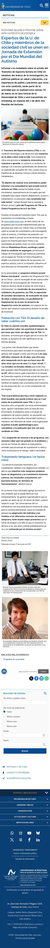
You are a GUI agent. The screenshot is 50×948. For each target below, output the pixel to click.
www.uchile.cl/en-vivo (14, 221)
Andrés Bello (21, 912)
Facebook (36, 678)
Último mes (11, 721)
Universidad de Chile (23, 934)
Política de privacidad (25, 938)
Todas (9, 712)
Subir (4, 671)
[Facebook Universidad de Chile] (29, 839)
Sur (39, 915)
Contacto (33, 927)
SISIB (11, 934)
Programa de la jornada (13, 659)
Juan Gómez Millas (28, 915)
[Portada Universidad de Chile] (16, 5)
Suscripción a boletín (19, 778)
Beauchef (33, 912)
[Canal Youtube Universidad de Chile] (29, 833)
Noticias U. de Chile (17, 767)
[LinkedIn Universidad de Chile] (38, 839)
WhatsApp (46, 678)
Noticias (8, 15)
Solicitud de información (25, 859)
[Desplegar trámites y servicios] (46, 792)
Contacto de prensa (18, 772)
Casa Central (33, 907)
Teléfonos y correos (33, 924)
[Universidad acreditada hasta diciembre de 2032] (26, 876)
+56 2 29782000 (15, 924)
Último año (11, 726)
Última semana (13, 716)
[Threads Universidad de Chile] (20, 839)
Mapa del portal (20, 927)
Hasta (6, 740)
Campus (11, 912)
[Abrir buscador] (41, 5)
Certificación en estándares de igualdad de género (25, 891)
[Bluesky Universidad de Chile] (38, 833)
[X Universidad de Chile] (12, 839)
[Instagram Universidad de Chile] (20, 833)
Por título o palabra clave (14, 698)
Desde (6, 731)
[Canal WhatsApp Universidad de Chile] (12, 833)
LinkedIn (41, 678)
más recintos (25, 918)
